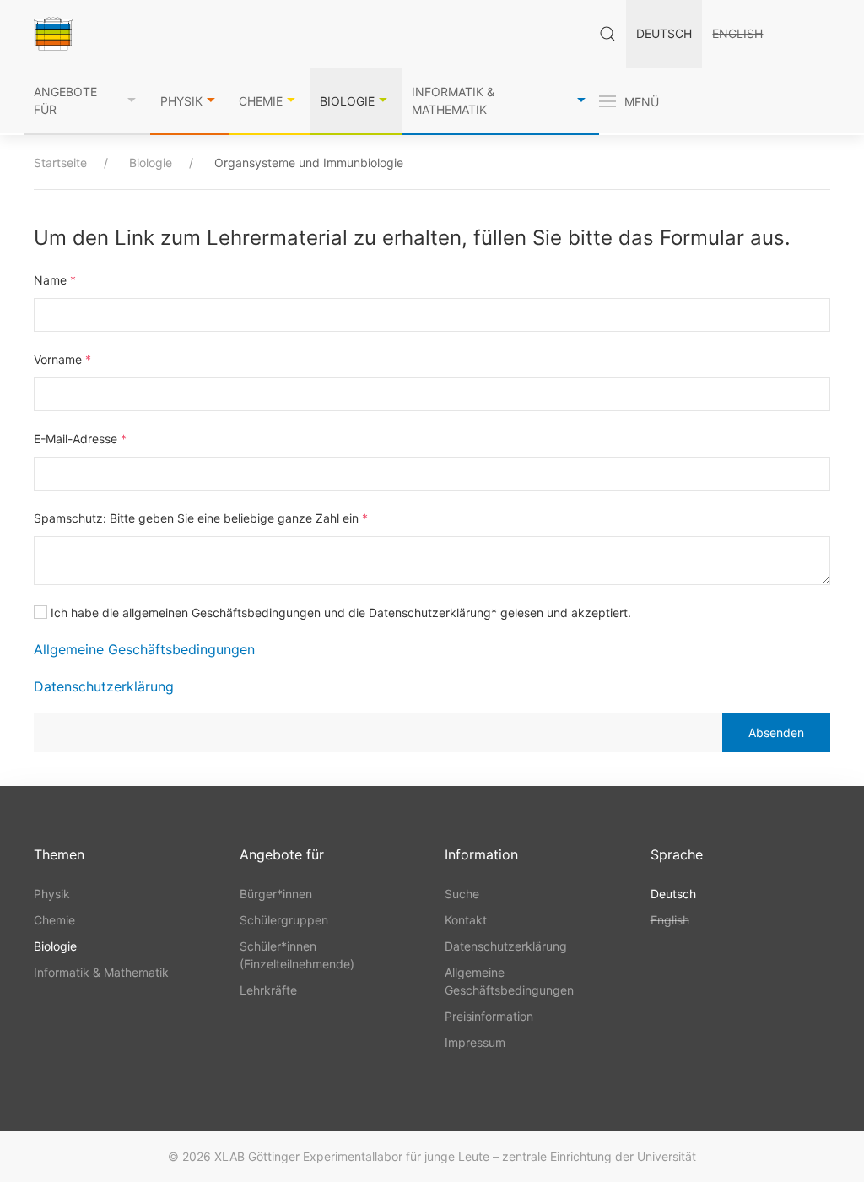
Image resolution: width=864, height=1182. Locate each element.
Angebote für (65, 100)
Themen (59, 854)
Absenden (776, 732)
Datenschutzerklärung (104, 686)
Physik (181, 101)
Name (55, 280)
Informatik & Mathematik (453, 100)
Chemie (261, 101)
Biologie (347, 101)
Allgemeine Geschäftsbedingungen (144, 649)
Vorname (62, 359)
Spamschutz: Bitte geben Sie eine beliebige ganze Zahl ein (201, 518)
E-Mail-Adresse (80, 438)
